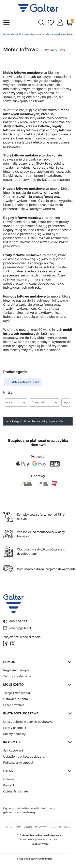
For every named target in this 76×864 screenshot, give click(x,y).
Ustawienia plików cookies (22, 756)
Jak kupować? (13, 750)
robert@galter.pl (20, 628)
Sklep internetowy (33, 858)
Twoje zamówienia (16, 693)
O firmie (9, 779)
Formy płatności (14, 728)
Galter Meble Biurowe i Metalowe (22, 34)
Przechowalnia (13, 705)
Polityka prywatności (18, 762)
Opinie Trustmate (15, 791)
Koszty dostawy (14, 734)
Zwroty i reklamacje (17, 676)
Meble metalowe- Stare (59, 34)
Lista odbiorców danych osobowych (28, 722)
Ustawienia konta (15, 699)
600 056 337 (18, 621)
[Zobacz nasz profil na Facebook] (5, 643)
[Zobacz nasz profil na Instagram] (12, 643)
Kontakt (8, 785)
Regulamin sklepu (16, 670)
